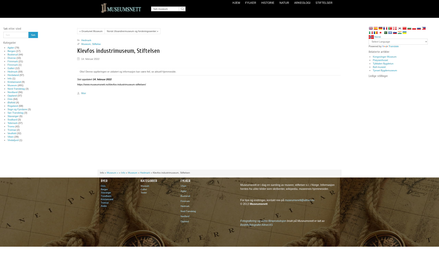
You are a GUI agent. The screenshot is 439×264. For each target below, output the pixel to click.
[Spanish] (376, 28)
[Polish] (414, 28)
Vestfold (12, 133)
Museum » (112, 172)
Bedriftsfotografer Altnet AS (256, 224)
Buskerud (13, 54)
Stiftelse (96, 44)
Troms (11, 126)
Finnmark (13, 61)
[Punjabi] (385, 32)
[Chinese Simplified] (404, 28)
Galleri (11, 68)
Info (10, 78)
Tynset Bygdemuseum (385, 70)
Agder (11, 47)
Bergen (11, 51)
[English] (371, 28)
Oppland (12, 95)
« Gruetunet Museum (91, 31)
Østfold (11, 102)
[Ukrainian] (404, 32)
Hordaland (13, 75)
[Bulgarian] (409, 28)
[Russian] (419, 28)
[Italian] (371, 32)
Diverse (12, 58)
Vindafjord (13, 140)
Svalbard (12, 119)
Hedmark (12, 71)
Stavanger (13, 116)
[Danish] (395, 28)
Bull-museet (379, 67)
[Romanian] (376, 32)
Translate (394, 46)
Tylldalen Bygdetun (383, 63)
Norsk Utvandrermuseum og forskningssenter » (132, 31)
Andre (104, 206)
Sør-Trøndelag (15, 112)
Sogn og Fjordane (17, 109)
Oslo (10, 99)
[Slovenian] (395, 32)
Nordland (12, 92)
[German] (380, 28)
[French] (385, 28)
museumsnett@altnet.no (299, 200)
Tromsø (12, 129)
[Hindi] (400, 32)
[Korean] (400, 28)
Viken (11, 136)
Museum (12, 85)
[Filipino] (424, 28)
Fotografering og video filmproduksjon (263, 220)
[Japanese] (380, 32)
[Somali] (390, 32)
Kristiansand (14, 82)
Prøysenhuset (380, 60)
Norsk (377, 36)
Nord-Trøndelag (16, 88)
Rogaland (13, 106)
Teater (144, 192)
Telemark (12, 123)
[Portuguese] (390, 28)
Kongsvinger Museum (384, 56)
